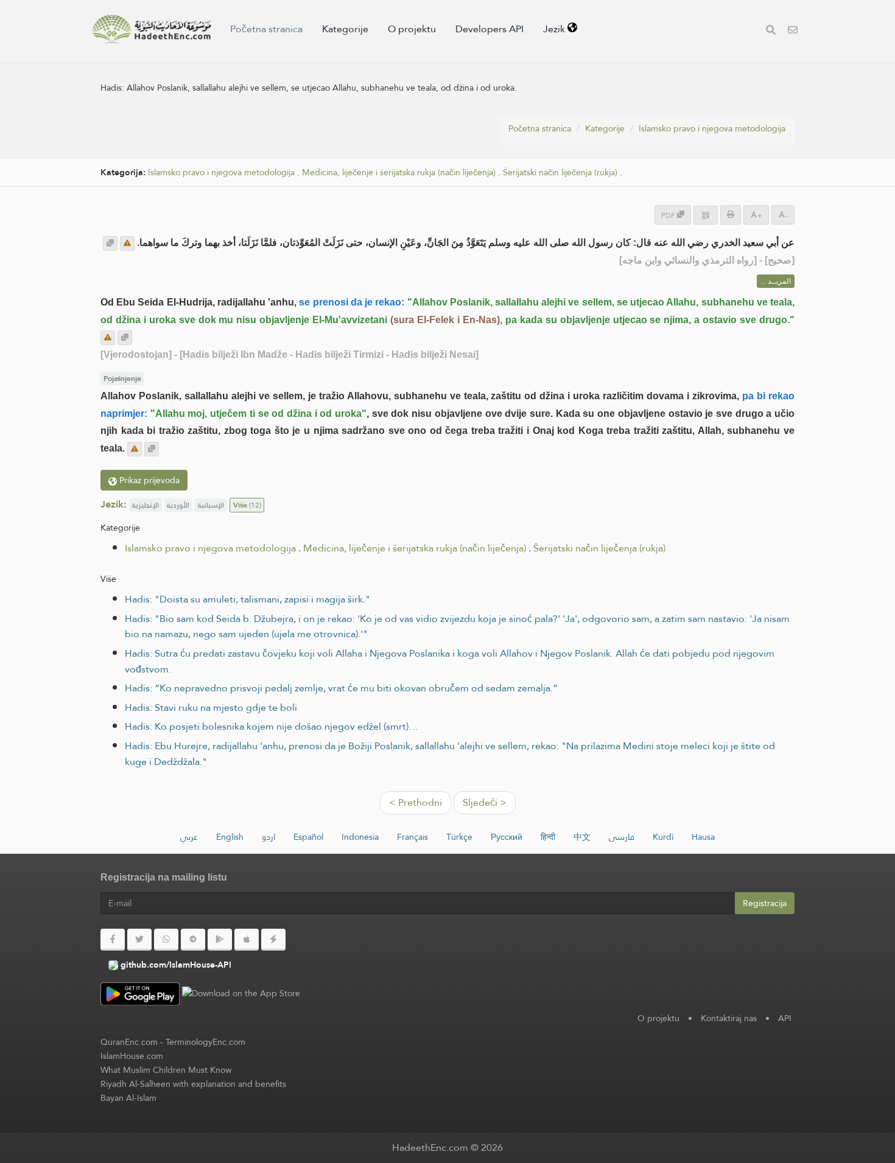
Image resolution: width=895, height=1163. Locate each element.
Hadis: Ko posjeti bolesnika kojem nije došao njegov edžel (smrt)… (271, 726)
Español (308, 837)
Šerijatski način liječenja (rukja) (560, 172)
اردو (268, 837)
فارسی (621, 837)
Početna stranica (266, 29)
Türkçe (459, 837)
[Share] (705, 215)
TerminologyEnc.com (205, 1042)
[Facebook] (112, 940)
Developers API (489, 29)
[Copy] (110, 243)
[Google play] (220, 940)
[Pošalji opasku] (127, 243)
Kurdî (663, 837)
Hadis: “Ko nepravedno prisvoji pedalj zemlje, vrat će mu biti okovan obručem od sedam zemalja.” (341, 688)
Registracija (765, 903)
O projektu (412, 29)
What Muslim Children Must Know (165, 1070)
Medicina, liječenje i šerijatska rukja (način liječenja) (399, 172)
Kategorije (345, 29)
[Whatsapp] (166, 940)
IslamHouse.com (131, 1056)
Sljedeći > (485, 802)
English (230, 837)
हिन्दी (548, 837)
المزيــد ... (775, 281)
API (784, 1018)
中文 (582, 837)
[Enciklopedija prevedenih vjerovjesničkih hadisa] (151, 29)
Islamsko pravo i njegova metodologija (712, 128)
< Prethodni (415, 802)
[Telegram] (193, 940)
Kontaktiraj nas (729, 1018)
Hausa (703, 837)
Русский (506, 837)
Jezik (555, 29)
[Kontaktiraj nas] (793, 31)
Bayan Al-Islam (128, 1098)
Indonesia (360, 837)
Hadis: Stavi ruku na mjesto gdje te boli (211, 707)
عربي (189, 837)
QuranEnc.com (129, 1042)
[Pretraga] (771, 31)
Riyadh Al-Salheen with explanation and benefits (193, 1084)
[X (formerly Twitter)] (139, 940)
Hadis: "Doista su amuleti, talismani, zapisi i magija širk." (247, 599)
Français (412, 837)
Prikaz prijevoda (148, 480)
